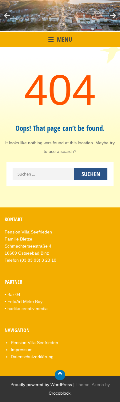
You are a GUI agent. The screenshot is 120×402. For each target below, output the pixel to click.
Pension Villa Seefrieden (34, 342)
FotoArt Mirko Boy (24, 301)
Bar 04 (13, 294)
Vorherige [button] (7, 16)
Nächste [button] (113, 16)
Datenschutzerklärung (32, 356)
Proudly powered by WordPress (41, 384)
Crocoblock (59, 393)
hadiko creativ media (27, 308)
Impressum (22, 349)
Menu (64, 39)
